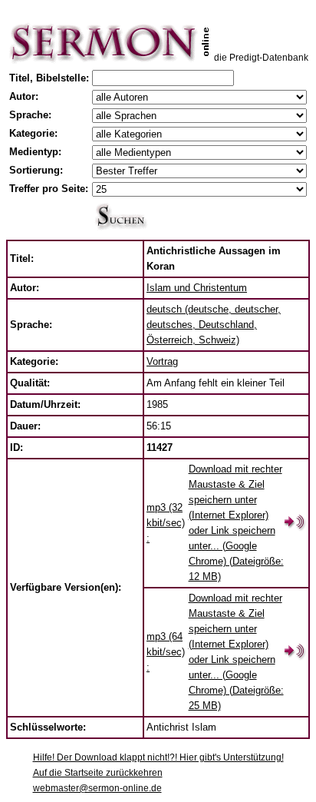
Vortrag (162, 361)
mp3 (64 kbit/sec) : (165, 652)
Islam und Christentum (196, 287)
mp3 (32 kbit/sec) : (165, 523)
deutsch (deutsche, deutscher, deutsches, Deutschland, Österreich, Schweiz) (213, 324)
